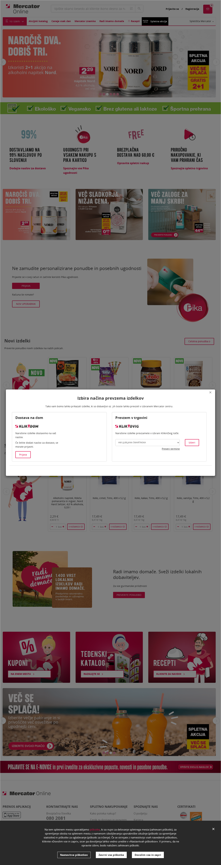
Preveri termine (171, 448)
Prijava (23, 454)
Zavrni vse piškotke (111, 855)
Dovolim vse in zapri (148, 855)
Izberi (192, 442)
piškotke (95, 829)
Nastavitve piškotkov (74, 855)
